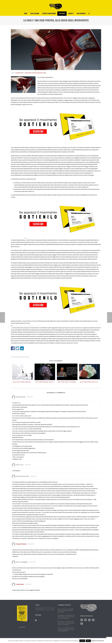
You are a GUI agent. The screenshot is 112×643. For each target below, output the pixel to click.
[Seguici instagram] (89, 620)
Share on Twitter (17, 348)
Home (25, 13)
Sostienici (62, 13)
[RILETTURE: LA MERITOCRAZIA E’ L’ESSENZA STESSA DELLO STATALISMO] (22, 372)
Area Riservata (81, 13)
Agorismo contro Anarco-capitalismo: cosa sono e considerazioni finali (66, 629)
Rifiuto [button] (88, 640)
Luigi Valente (20, 584)
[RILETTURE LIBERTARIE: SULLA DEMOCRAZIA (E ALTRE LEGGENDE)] (45, 372)
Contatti (71, 13)
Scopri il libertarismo (49, 13)
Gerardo (62, 615)
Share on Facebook (13, 348)
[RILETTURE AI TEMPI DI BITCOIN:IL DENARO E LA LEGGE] (89, 372)
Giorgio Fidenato (21, 544)
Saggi (44, 72)
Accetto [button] (82, 640)
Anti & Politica (28, 72)
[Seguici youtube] (81, 623)
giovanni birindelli (17, 356)
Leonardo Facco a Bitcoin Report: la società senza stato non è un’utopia (66, 617)
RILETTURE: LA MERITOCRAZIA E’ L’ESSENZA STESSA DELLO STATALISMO (23, 382)
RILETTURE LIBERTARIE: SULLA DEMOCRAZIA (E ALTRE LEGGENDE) (45, 382)
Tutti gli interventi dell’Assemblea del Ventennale (65, 610)
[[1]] (25, 240)
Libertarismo (40, 72)
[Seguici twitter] (93, 620)
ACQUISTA (22, 627)
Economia (34, 72)
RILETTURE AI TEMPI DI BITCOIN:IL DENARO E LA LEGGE (90, 382)
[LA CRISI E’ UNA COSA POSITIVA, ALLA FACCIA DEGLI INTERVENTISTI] (56, 49)
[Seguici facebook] (81, 620)
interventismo (25, 356)
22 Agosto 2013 (19, 72)
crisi (12, 356)
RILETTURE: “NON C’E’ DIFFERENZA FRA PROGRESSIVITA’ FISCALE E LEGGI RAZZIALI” (67, 382)
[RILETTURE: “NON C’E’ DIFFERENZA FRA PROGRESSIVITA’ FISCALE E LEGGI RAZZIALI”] (67, 372)
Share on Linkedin (22, 348)
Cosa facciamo (34, 13)
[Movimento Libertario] (56, 5)
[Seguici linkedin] (85, 620)
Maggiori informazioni (97, 640)
